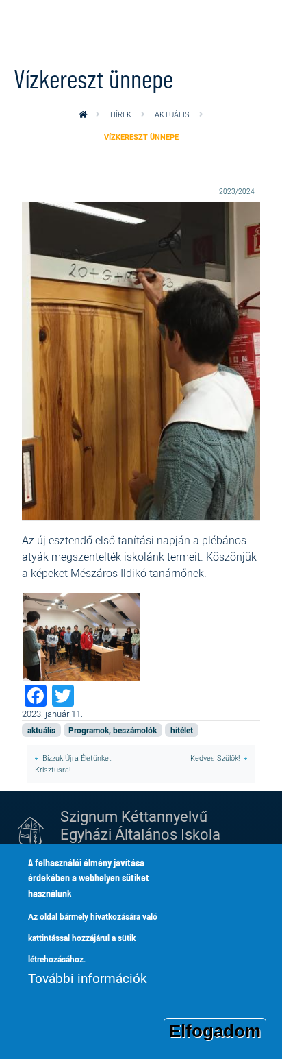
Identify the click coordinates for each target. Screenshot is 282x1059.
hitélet (181, 730)
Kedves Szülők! (215, 758)
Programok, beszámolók (112, 730)
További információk (87, 978)
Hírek (120, 114)
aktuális (172, 114)
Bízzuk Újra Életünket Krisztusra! (73, 764)
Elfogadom (215, 1030)
